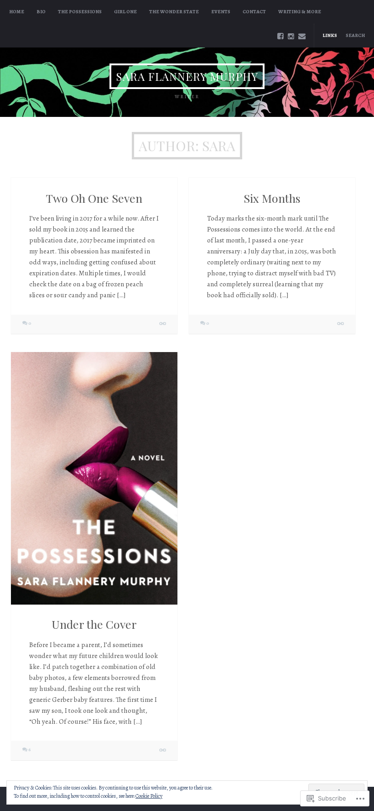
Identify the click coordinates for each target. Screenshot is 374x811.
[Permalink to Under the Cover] (94, 478)
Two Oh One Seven (94, 197)
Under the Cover (94, 624)
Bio (41, 11)
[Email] (302, 37)
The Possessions (80, 11)
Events (220, 11)
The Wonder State (174, 11)
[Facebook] (280, 37)
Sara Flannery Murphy (187, 76)
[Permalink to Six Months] (341, 324)
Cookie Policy (148, 796)
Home (16, 11)
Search (355, 35)
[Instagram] (291, 37)
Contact (254, 11)
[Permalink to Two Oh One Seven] (163, 324)
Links (329, 35)
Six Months (272, 197)
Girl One (125, 11)
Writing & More (299, 11)
